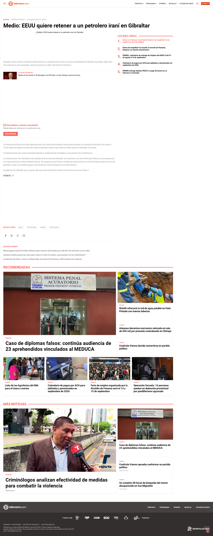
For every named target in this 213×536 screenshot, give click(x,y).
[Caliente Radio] (126, 519)
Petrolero (31, 227)
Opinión (162, 3)
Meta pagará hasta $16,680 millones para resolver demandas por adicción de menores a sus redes (46, 250)
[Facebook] (5, 236)
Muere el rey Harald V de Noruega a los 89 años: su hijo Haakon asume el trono (49, 75)
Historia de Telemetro (31, 524)
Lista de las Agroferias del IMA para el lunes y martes (21, 387)
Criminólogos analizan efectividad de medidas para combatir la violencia (57, 483)
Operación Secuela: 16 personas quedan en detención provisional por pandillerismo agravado (151, 388)
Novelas (172, 3)
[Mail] (24, 236)
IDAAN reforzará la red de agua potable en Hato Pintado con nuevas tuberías (145, 310)
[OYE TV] (87, 519)
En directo (205, 3)
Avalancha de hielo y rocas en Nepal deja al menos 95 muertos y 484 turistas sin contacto (42, 259)
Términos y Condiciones (12, 524)
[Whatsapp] (18, 236)
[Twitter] (12, 236)
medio (43, 227)
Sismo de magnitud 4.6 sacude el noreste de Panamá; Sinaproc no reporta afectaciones (144, 49)
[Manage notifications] (208, 531)
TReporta (138, 3)
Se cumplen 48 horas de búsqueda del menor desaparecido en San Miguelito (143, 484)
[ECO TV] (106, 519)
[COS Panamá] (97, 519)
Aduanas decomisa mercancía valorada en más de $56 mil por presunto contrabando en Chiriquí (145, 330)
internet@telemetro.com (14, 531)
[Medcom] (145, 519)
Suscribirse (10, 134)
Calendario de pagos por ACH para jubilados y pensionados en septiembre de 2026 (66, 388)
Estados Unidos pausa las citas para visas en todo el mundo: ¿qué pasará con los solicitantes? (44, 255)
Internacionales (18, 19)
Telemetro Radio (186, 3)
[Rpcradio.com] (116, 519)
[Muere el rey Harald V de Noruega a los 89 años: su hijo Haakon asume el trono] (10, 79)
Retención (54, 227)
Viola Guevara (10, 490)
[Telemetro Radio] (136, 519)
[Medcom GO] (67, 519)
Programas (151, 3)
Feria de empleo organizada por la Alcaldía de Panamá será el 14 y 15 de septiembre (109, 388)
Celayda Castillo (123, 470)
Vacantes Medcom (47, 524)
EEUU (21, 227)
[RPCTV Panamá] (77, 519)
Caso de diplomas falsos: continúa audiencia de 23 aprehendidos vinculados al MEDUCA (58, 346)
